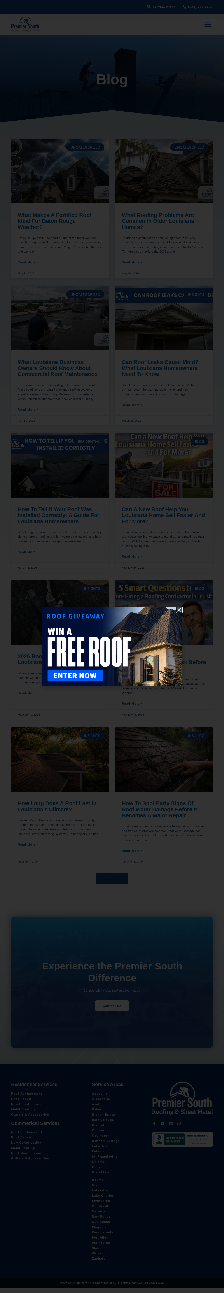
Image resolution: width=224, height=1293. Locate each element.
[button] (179, 609)
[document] (112, 646)
